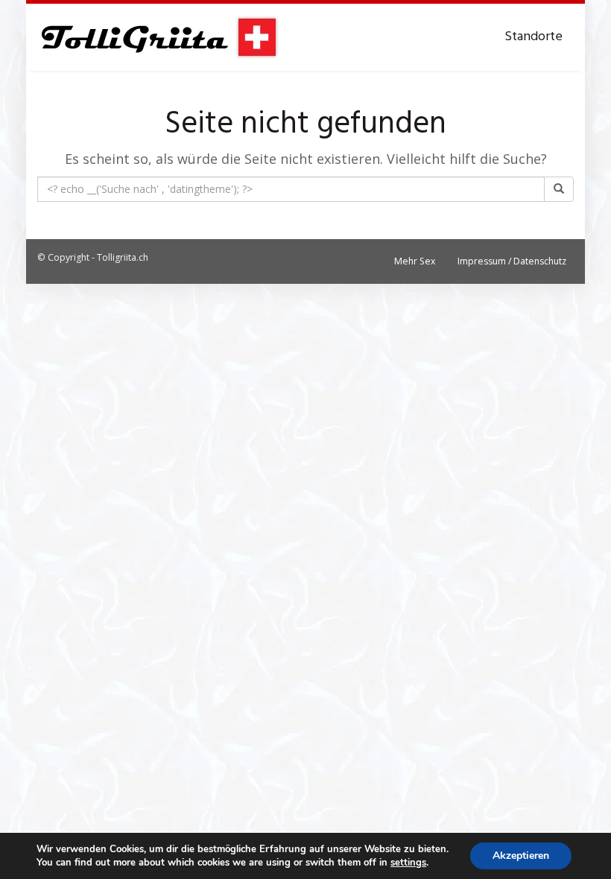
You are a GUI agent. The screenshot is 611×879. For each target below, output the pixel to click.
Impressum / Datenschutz (512, 261)
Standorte (533, 37)
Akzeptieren (521, 855)
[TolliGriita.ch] (158, 37)
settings (408, 862)
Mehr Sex (414, 261)
